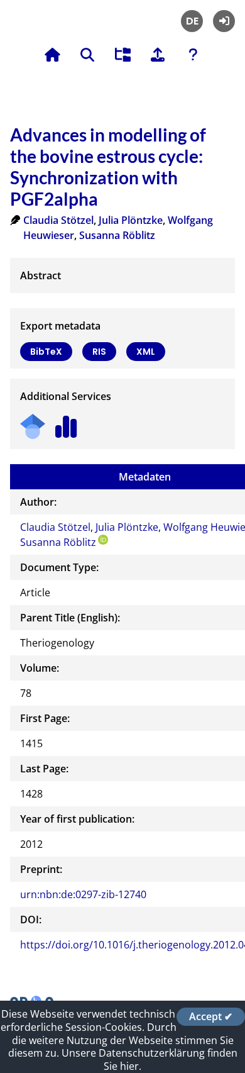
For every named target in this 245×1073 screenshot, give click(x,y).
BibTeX (46, 351)
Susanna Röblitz (117, 235)
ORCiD (103, 540)
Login (224, 21)
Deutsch (192, 21)
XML (145, 351)
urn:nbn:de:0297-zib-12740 (83, 894)
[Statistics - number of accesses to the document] (66, 422)
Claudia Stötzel (58, 220)
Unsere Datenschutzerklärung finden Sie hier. (149, 1059)
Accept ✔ (210, 1016)
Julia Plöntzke (131, 220)
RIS (99, 351)
